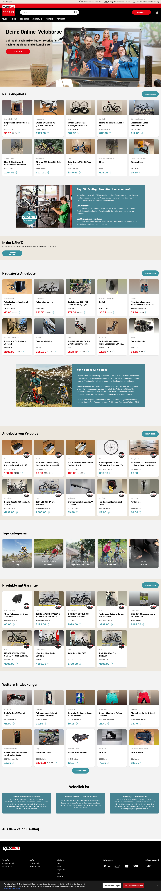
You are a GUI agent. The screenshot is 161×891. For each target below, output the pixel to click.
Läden (59, 866)
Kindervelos (112, 564)
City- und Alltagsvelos (80, 564)
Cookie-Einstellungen (112, 885)
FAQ (137, 402)
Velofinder (60, 876)
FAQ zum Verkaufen (8, 863)
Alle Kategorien (34, 866)
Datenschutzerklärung (12, 888)
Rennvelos (49, 564)
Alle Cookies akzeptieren (133, 885)
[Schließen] (157, 885)
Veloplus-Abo (61, 870)
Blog (58, 873)
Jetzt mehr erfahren (99, 224)
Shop (58, 863)
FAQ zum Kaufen (34, 863)
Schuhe (143, 564)
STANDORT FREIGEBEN (12, 253)
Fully (17, 564)
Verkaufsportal (7, 866)
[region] (80, 886)
